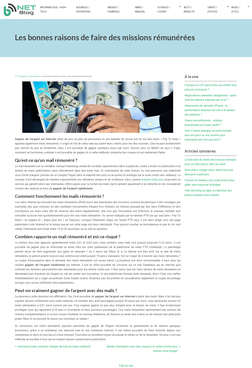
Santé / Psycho (212, 9)
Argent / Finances (113, 9)
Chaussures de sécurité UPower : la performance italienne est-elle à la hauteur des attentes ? (210, 110)
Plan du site (126, 365)
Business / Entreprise (83, 9)
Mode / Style (235, 9)
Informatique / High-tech (53, 9)
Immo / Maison (140, 9)
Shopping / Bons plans (29, 76)
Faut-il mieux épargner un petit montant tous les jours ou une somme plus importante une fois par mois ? (208, 135)
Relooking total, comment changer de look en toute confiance (54, 346)
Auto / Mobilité (189, 9)
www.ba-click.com (152, 179)
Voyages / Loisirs (163, 9)
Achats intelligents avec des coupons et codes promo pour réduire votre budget (142, 349)
